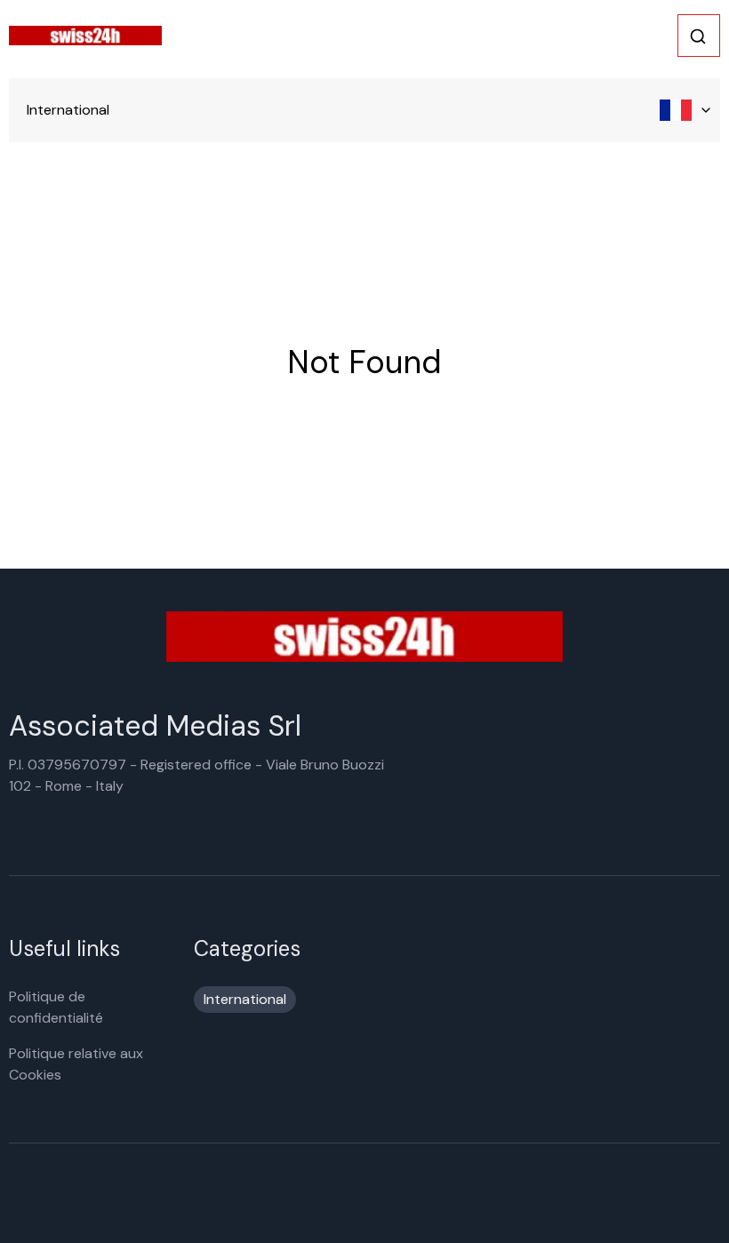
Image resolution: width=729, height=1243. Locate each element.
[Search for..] (698, 36)
